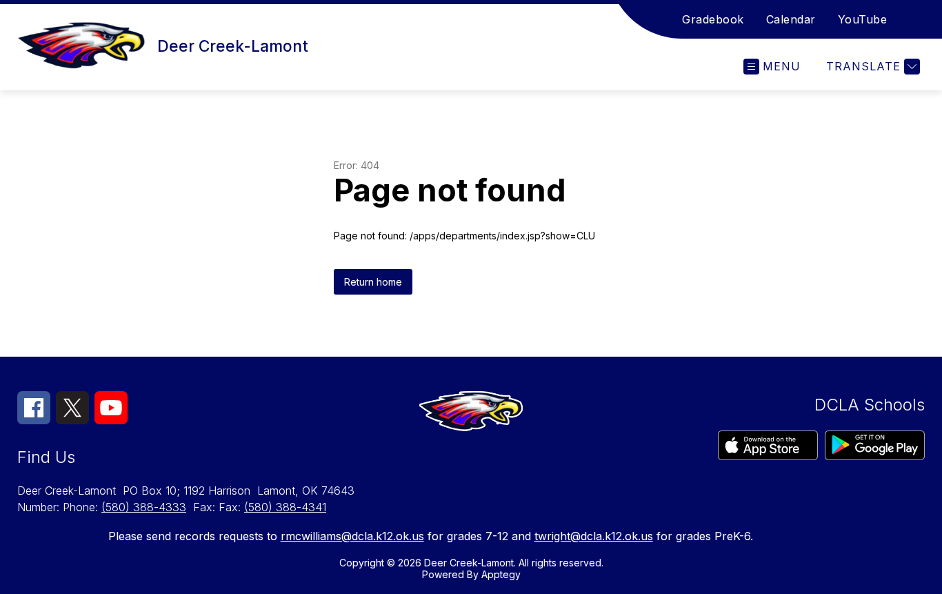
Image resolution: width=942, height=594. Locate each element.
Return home (373, 282)
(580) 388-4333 (143, 507)
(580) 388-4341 (285, 507)
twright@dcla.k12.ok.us (593, 536)
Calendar (791, 19)
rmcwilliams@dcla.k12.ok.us (352, 536)
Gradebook (713, 19)
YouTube (863, 19)
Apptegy (501, 574)
